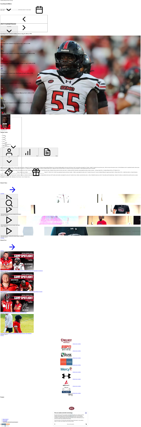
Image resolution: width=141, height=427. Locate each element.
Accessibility (5, 421)
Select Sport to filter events (3, 10)
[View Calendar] (39, 10)
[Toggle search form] (9, 203)
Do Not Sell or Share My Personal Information (10, 422)
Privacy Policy (5, 420)
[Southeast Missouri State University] (8, 402)
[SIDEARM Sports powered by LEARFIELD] (5, 426)
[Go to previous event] (24, 19)
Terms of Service (6, 419)
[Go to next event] (24, 28)
